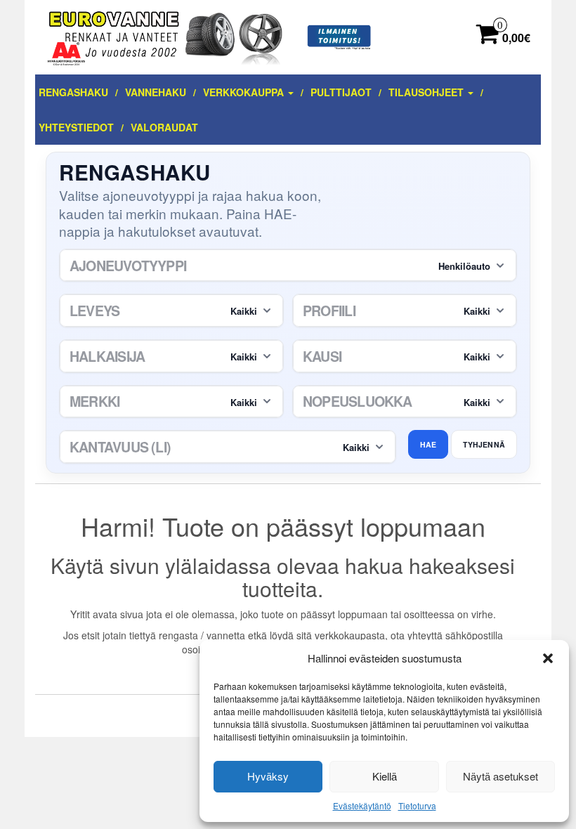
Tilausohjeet (427, 92)
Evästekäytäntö (362, 805)
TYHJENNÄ (484, 444)
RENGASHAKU (73, 92)
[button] (548, 658)
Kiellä (384, 776)
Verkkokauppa (245, 92)
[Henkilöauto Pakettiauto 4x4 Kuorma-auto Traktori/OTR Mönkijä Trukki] (288, 265)
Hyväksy (268, 776)
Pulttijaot (341, 92)
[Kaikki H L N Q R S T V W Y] (404, 402)
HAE (428, 444)
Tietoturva (417, 805)
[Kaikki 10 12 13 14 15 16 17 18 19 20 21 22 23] (171, 356)
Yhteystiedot (76, 127)
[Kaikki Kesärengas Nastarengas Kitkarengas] (404, 356)
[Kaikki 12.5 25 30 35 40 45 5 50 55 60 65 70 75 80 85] (404, 310)
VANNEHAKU (155, 92)
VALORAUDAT (164, 127)
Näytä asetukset (500, 776)
